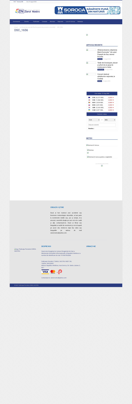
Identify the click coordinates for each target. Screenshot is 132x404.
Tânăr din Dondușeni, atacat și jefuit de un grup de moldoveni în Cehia (107, 139)
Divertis (26, 21)
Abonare (52, 21)
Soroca (99, 155)
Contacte (44, 21)
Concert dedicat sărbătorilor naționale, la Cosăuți (106, 151)
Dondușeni (100, 144)
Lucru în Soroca (70, 21)
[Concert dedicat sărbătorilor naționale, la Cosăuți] (91, 151)
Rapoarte (60, 21)
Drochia (100, 133)
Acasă (16, 27)
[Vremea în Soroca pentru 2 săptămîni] (99, 231)
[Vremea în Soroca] (92, 220)
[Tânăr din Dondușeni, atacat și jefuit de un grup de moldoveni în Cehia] (91, 139)
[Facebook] (114, 1)
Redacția (80, 21)
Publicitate (36, 21)
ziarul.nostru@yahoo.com (58, 326)
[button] (119, 21)
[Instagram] (117, 1)
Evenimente (16, 21)
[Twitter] (119, 1)
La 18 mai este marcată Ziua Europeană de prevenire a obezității (37, 27)
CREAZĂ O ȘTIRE (57, 256)
